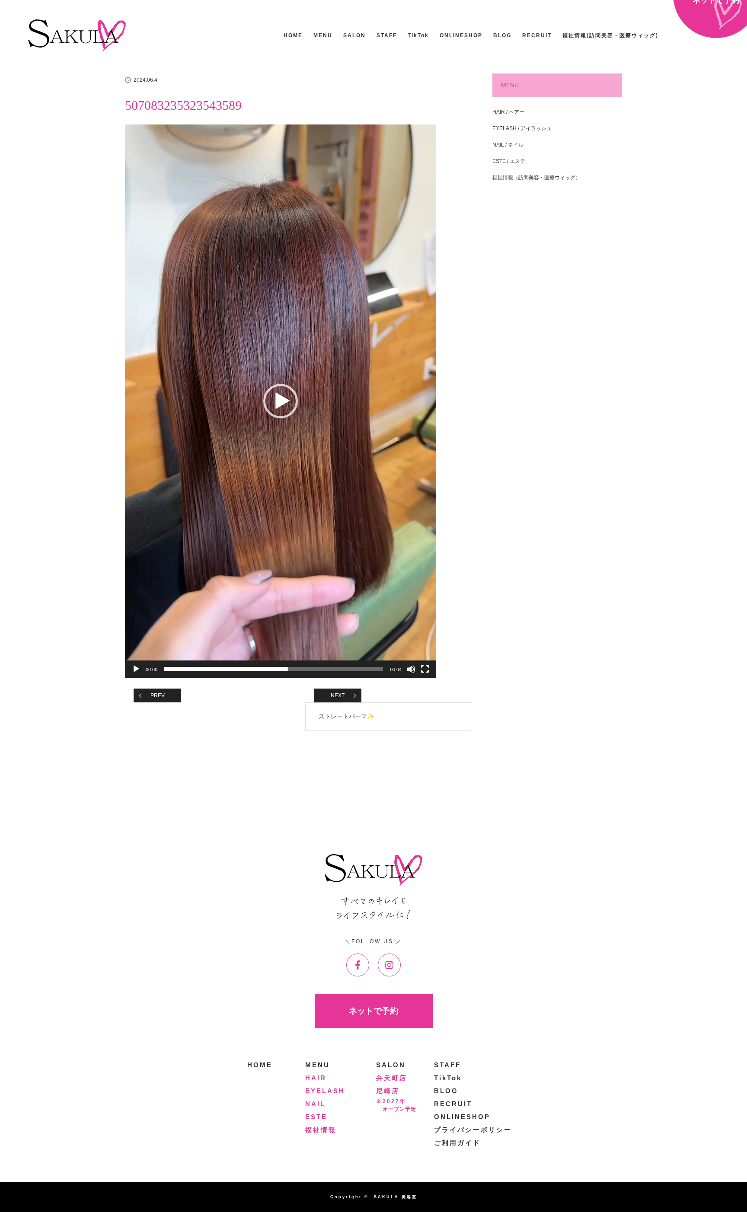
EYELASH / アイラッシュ (522, 128)
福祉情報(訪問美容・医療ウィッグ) (610, 35)
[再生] (136, 669)
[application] (280, 401)
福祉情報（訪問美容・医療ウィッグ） (536, 178)
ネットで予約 (373, 1010)
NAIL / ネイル (508, 145)
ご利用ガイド (457, 1142)
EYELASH (325, 1090)
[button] (280, 401)
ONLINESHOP (461, 35)
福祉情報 (320, 1129)
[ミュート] (411, 669)
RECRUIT (537, 35)
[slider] (273, 669)
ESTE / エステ (508, 161)
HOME (293, 35)
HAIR (315, 1077)
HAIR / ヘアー (508, 112)
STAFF (387, 35)
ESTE (316, 1116)
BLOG (502, 35)
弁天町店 (391, 1077)
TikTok (418, 35)
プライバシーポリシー (473, 1129)
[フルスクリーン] (425, 669)
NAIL (315, 1103)
